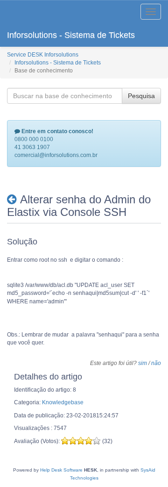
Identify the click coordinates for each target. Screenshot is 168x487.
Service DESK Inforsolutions (42, 54)
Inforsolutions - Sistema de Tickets (71, 35)
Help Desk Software (61, 470)
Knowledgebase (63, 402)
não (156, 363)
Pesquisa (141, 96)
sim (142, 363)
